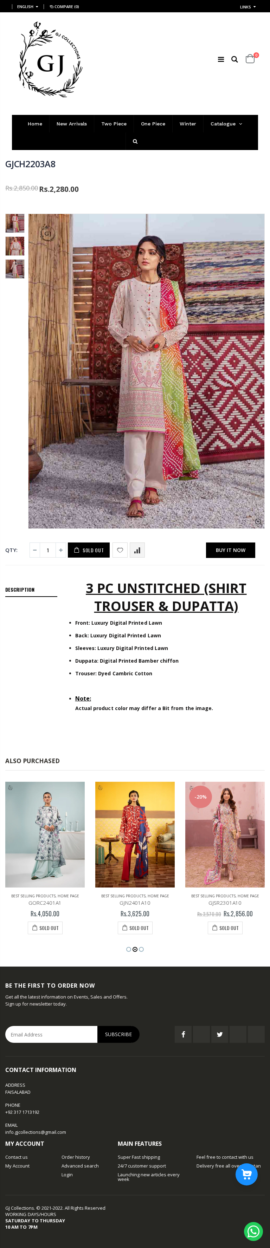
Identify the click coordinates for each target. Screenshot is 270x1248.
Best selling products (33, 895)
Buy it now (230, 550)
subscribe (118, 1034)
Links (245, 6)
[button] (129, 949)
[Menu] (221, 59)
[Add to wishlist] (120, 550)
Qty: (11, 549)
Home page (68, 895)
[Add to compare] (137, 550)
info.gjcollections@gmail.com (35, 1132)
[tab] (31, 590)
